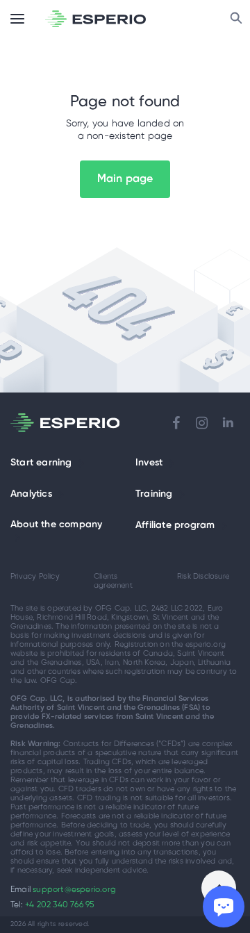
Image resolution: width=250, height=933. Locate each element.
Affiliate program (175, 525)
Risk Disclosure (203, 576)
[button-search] (236, 19)
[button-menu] (17, 19)
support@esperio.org (74, 889)
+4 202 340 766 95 (59, 904)
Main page (125, 179)
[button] (81, 463)
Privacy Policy (35, 576)
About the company (56, 525)
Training (154, 494)
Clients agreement (113, 581)
